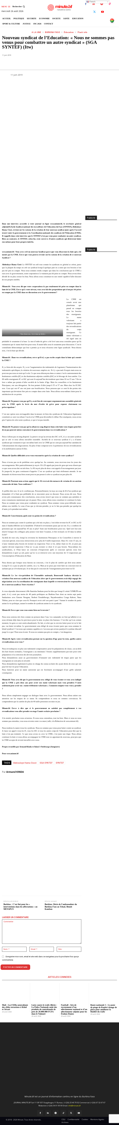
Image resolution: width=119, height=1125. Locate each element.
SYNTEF (60, 763)
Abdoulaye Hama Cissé (24, 763)
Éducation (69, 32)
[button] (18, 6)
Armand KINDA (15, 771)
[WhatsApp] (38, 62)
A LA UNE (36, 32)
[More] (65, 62)
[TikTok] (109, 4)
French (92, 2)
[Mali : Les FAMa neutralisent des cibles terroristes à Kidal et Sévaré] (15, 992)
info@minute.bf (74, 1105)
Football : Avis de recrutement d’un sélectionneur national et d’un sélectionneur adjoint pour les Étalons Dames (74, 1009)
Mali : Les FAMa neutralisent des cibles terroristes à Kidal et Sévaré (15, 1007)
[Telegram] (101, 4)
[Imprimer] (58, 62)
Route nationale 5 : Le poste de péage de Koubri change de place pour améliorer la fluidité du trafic (103, 1008)
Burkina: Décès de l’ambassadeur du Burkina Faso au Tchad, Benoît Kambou (61, 906)
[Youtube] (102, 12)
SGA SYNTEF (46, 763)
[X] (94, 12)
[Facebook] (85, 4)
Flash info (82, 32)
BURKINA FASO (52, 32)
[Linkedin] (93, 4)
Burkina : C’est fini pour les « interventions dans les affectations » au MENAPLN (20, 906)
